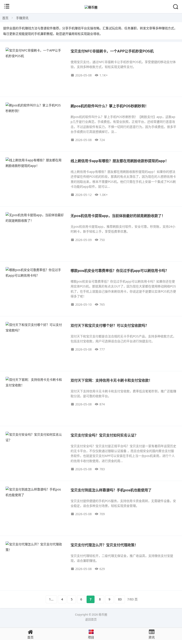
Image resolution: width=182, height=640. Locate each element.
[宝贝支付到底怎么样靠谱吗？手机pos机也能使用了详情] (35, 492)
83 (120, 599)
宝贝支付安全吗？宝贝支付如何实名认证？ (104, 435)
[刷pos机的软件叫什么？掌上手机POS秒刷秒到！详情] (35, 108)
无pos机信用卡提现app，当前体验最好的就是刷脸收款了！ (118, 215)
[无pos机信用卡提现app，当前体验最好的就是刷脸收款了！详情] (35, 217)
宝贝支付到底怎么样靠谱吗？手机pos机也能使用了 (111, 489)
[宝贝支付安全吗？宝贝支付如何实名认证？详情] (35, 437)
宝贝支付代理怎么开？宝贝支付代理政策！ (104, 544)
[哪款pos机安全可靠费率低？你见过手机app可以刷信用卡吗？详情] (35, 272)
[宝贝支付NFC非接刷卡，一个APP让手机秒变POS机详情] (35, 53)
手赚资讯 (22, 18)
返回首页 (91, 619)
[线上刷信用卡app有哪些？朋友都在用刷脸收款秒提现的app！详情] (35, 162)
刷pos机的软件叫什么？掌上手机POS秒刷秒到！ (109, 105)
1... (51, 599)
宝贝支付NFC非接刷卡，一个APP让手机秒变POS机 (112, 51)
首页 (5, 18)
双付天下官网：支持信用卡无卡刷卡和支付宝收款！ (111, 380)
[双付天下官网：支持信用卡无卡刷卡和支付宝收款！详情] (35, 382)
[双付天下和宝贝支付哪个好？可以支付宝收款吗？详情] (35, 327)
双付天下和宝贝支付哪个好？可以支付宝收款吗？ (110, 325)
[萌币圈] (91, 7)
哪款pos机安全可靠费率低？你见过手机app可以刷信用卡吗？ (120, 270)
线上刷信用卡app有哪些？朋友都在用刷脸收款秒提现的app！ (120, 160)
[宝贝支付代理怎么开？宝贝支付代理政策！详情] (35, 546)
